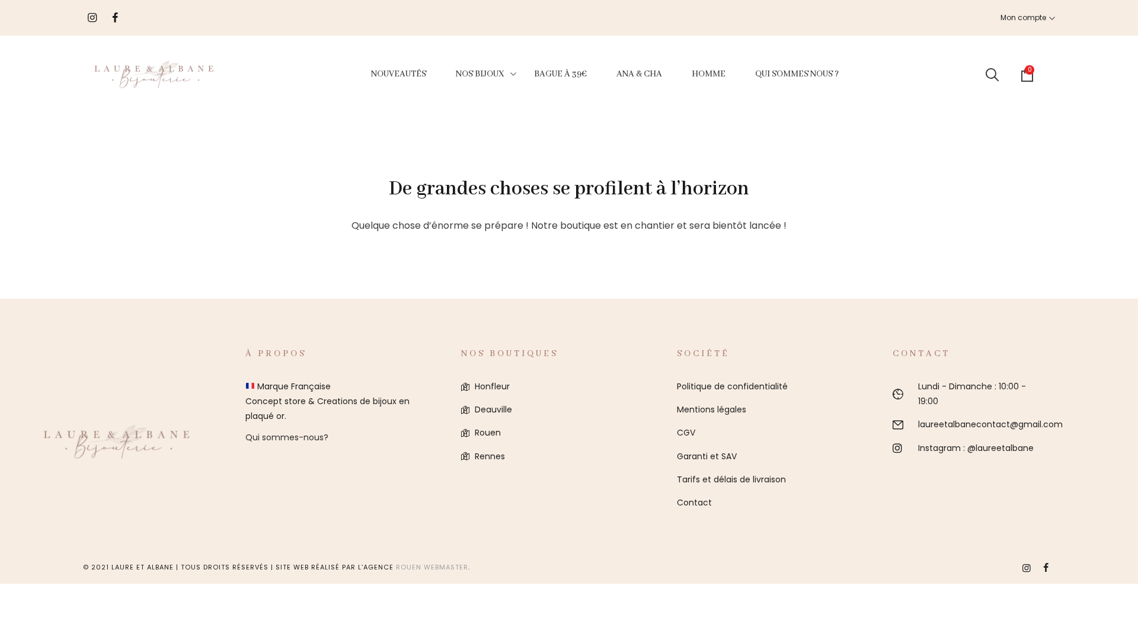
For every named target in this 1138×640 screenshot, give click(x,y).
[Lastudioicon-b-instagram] (1026, 567)
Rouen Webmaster (432, 567)
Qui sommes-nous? (286, 437)
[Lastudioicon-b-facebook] (1045, 567)
